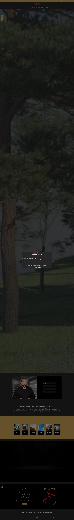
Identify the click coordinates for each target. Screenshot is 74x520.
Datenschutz (35, 267)
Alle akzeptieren (43, 265)
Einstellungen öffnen (31, 265)
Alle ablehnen (38, 265)
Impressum (39, 267)
